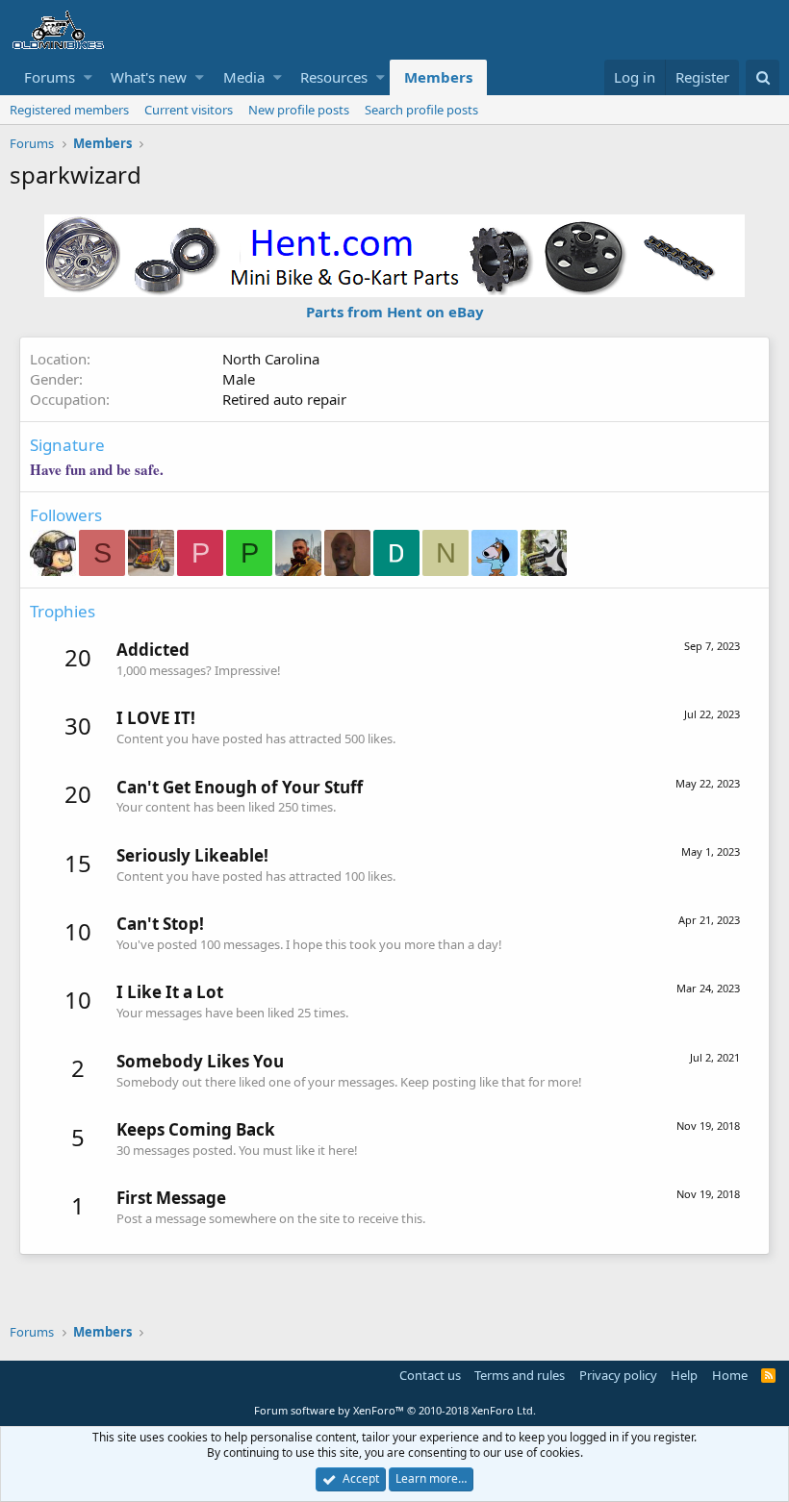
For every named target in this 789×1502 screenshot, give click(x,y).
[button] (88, 77)
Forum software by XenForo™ (395, 1410)
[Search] (762, 77)
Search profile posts (421, 109)
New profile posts (298, 109)
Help (684, 1375)
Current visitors (188, 109)
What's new (149, 77)
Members (438, 77)
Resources (334, 77)
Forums (49, 77)
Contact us (430, 1375)
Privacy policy (618, 1375)
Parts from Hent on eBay (395, 311)
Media (244, 77)
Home (730, 1375)
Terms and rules (519, 1375)
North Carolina (270, 358)
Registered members (69, 109)
